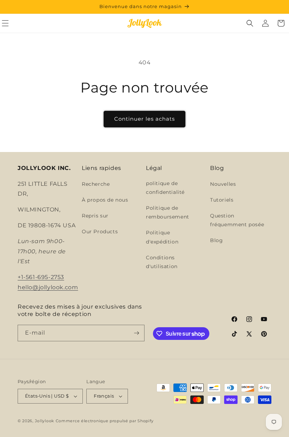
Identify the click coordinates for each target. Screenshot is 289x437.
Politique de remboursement (167, 212)
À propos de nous (105, 200)
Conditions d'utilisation (162, 262)
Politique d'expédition (162, 237)
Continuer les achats (144, 118)
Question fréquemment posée (237, 220)
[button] (250, 23)
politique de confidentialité (165, 187)
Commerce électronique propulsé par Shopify (105, 420)
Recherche (96, 184)
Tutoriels (221, 200)
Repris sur (95, 216)
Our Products (100, 231)
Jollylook (44, 420)
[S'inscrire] (136, 333)
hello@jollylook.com (48, 287)
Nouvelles (223, 184)
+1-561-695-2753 (41, 277)
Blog (216, 240)
